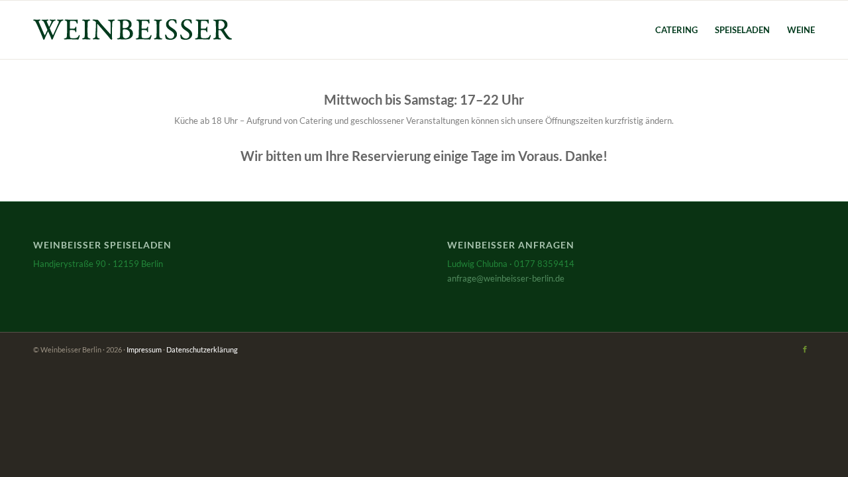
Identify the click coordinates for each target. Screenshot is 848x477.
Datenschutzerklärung (202, 349)
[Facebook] (805, 349)
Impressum (144, 349)
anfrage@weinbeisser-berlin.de (505, 278)
